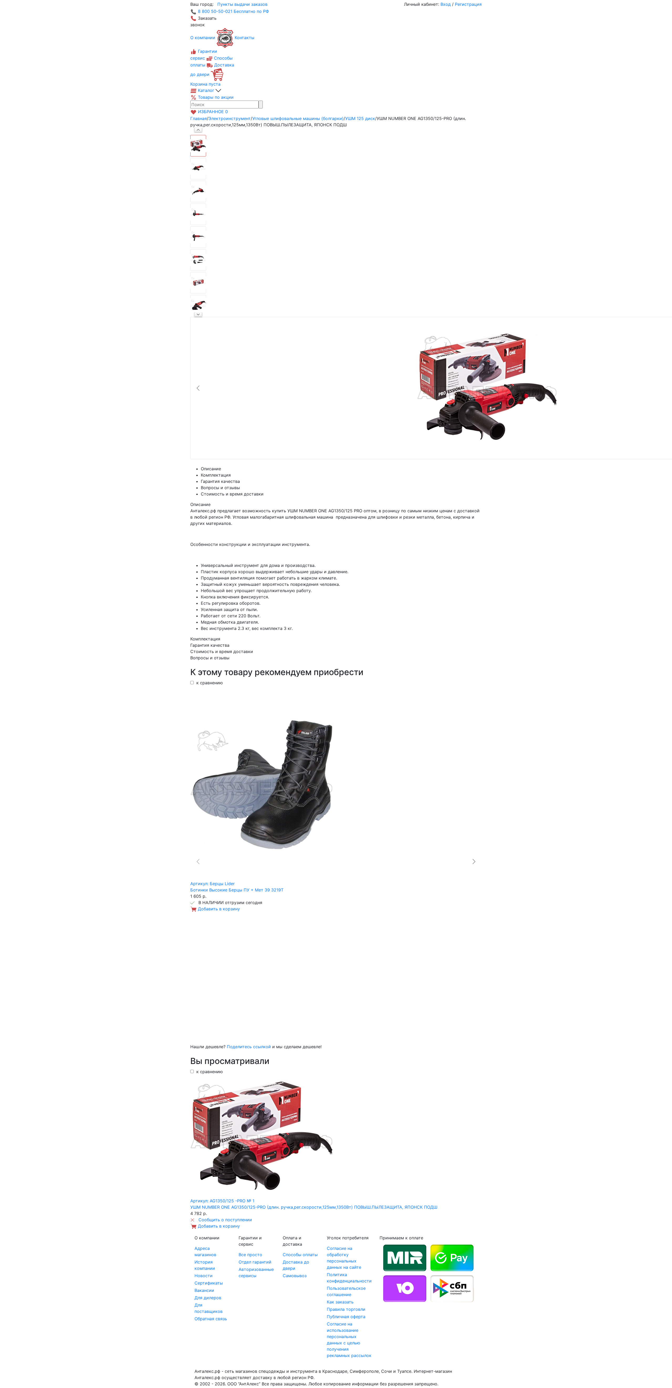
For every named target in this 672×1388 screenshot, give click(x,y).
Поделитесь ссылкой (249, 1046)
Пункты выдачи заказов (242, 4)
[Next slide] (198, 314)
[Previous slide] (198, 388)
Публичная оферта (346, 1316)
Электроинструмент (229, 118)
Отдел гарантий (255, 1262)
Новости (204, 1275)
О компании (202, 37)
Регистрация (468, 4)
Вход (445, 4)
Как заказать (340, 1301)
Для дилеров (208, 1297)
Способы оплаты (300, 1254)
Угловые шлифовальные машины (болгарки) (298, 118)
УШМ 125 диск (360, 118)
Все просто (250, 1254)
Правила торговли (346, 1309)
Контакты (244, 37)
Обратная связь (211, 1318)
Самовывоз (295, 1275)
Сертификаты (209, 1283)
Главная (198, 118)
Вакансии (204, 1290)
